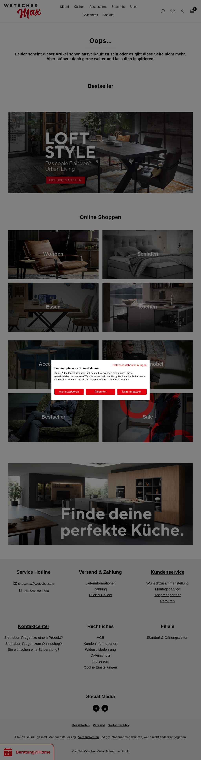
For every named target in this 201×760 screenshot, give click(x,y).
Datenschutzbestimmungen (130, 365)
